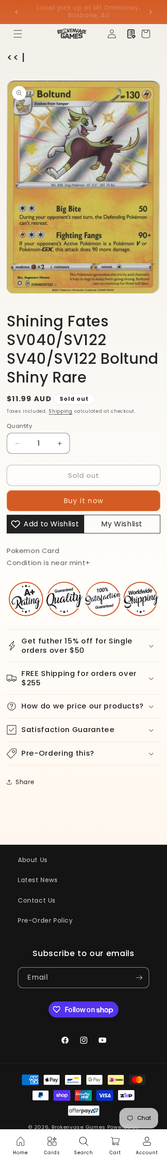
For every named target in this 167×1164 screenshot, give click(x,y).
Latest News (38, 879)
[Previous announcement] (16, 12)
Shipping (61, 411)
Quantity (19, 426)
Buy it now (83, 500)
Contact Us (37, 900)
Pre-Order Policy (45, 920)
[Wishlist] (131, 34)
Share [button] (25, 781)
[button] (18, 34)
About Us (33, 859)
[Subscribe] (139, 977)
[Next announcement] (150, 12)
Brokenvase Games (79, 1127)
